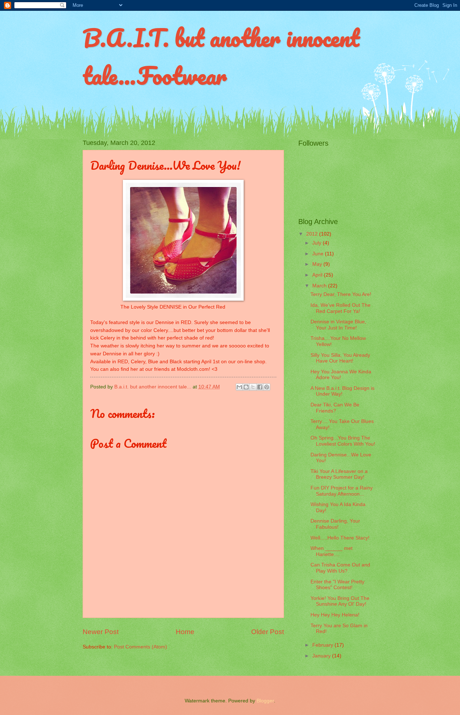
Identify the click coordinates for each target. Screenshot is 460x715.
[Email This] (239, 387)
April (318, 275)
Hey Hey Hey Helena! (334, 615)
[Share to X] (253, 387)
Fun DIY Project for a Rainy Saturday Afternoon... (341, 491)
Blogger (265, 700)
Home (185, 632)
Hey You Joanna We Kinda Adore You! (340, 375)
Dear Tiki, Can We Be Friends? (334, 408)
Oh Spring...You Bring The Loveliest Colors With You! (342, 441)
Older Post (267, 632)
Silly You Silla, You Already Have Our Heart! (340, 358)
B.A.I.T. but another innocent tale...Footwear (221, 56)
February (323, 645)
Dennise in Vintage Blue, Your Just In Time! (338, 325)
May (317, 264)
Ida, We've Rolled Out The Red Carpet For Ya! (340, 308)
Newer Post (101, 632)
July (317, 243)
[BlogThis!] (246, 387)
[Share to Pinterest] (266, 387)
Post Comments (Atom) (140, 647)
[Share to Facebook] (259, 387)
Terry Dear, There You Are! (340, 294)
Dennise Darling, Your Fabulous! (335, 524)
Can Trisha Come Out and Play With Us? (340, 568)
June (318, 253)
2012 (312, 234)
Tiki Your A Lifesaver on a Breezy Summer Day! (339, 474)
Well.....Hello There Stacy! (339, 538)
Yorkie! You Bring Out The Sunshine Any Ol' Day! (339, 601)
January (322, 656)
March (320, 285)
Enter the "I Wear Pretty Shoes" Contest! (337, 585)
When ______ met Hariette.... (331, 551)
